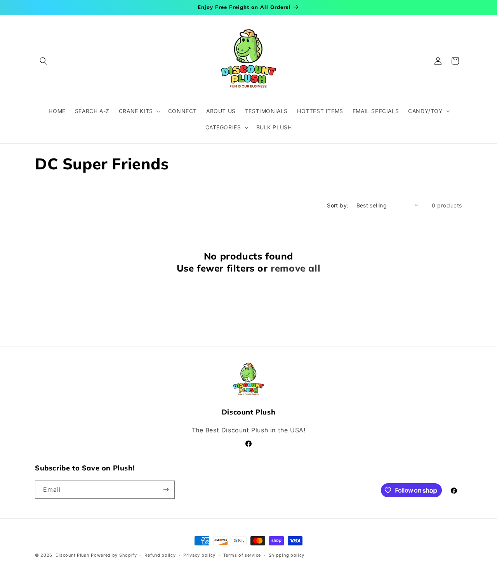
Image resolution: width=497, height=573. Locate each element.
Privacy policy (199, 555)
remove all (295, 268)
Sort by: (337, 205)
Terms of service (242, 555)
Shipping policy (287, 555)
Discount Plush (73, 555)
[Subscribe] (165, 490)
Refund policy (160, 555)
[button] (43, 61)
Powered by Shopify (114, 555)
